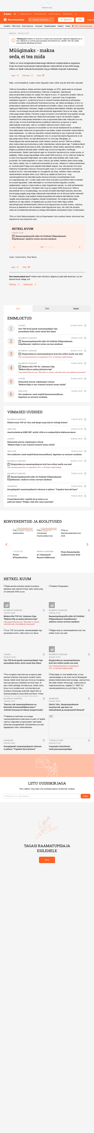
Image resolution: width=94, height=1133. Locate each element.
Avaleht (7, 26)
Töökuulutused (56, 740)
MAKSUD (12, 33)
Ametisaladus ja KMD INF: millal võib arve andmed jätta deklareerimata (41, 432)
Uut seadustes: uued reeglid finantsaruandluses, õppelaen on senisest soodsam (44, 454)
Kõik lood (16, 26)
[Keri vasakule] (14, 247)
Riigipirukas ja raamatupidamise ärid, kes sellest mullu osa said (52, 354)
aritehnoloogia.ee (54, 14)
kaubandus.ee (67, 14)
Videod (60, 26)
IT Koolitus (18, 551)
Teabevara (69, 26)
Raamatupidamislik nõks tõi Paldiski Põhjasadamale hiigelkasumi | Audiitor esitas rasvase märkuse (66, 619)
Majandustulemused (27, 338)
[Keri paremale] (79, 247)
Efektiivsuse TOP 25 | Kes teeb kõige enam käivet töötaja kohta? (37, 422)
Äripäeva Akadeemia (45, 551)
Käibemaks (28, 284)
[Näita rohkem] (75, 14)
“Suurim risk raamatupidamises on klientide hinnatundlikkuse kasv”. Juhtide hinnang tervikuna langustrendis (23, 707)
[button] (42, 796)
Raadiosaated (50, 26)
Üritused (38, 26)
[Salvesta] (85, 325)
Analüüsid (22, 391)
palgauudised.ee (26, 14)
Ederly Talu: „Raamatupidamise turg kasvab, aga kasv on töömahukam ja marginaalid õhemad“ (66, 707)
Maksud (12, 284)
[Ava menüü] (14, 14)
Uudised (21, 325)
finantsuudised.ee (40, 14)
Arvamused (12, 486)
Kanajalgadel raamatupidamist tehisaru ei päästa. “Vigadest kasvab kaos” (42, 489)
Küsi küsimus (27, 26)
